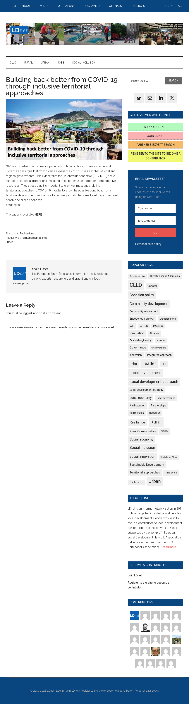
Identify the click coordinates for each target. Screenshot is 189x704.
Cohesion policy (142, 295)
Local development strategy (146, 389)
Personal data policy (148, 244)
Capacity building (137, 276)
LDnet (94, 34)
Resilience (137, 422)
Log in (60, 690)
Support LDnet (155, 127)
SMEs (164, 431)
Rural (156, 422)
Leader (149, 363)
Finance (154, 333)
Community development (149, 304)
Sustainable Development (147, 464)
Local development (145, 373)
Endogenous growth (142, 318)
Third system (136, 482)
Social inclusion (142, 448)
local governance (166, 398)
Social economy (141, 439)
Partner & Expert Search (155, 144)
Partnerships (158, 405)
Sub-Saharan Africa (169, 457)
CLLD (136, 285)
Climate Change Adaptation (165, 276)
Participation (137, 405)
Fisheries (161, 340)
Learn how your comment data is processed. (85, 327)
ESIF (132, 325)
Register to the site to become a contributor (106, 690)
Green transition (158, 348)
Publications (27, 233)
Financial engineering (141, 340)
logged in (29, 313)
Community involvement (144, 311)
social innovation (142, 456)
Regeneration (137, 412)
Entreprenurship (167, 319)
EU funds (144, 326)
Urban (154, 481)
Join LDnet (155, 136)
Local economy (141, 398)
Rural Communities (143, 431)
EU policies (158, 326)
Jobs (133, 364)
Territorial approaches (34, 237)
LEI (163, 364)
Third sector (171, 472)
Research (155, 412)
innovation (136, 354)
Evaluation (137, 333)
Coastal (152, 286)
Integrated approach (159, 355)
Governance (138, 347)
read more (169, 547)
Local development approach (154, 381)
